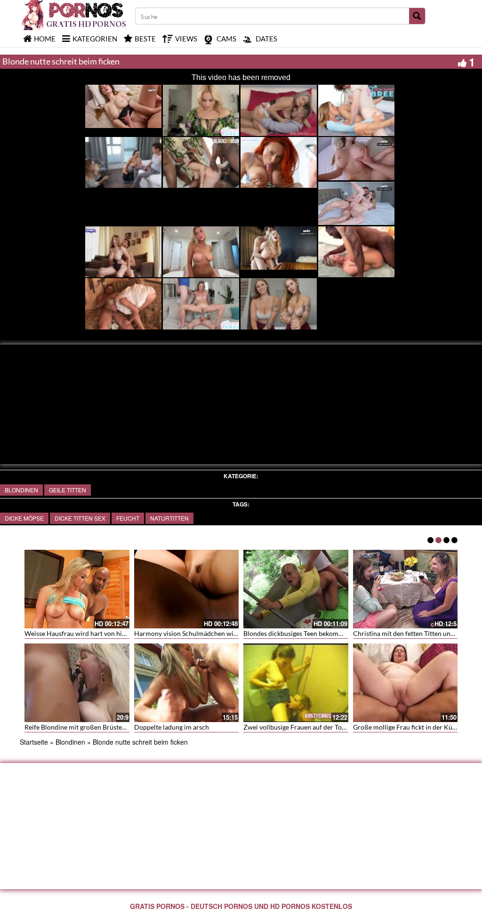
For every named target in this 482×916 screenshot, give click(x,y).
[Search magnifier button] (417, 16)
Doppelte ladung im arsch (171, 727)
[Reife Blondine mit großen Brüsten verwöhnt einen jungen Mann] (76, 682)
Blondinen (21, 490)
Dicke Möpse (24, 518)
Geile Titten (67, 490)
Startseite (34, 742)
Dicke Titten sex (80, 518)
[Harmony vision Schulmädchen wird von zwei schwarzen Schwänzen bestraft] (186, 589)
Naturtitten (169, 518)
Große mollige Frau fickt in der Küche (408, 727)
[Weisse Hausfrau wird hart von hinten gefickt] (76, 589)
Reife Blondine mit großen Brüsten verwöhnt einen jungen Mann (118, 727)
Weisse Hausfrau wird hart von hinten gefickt (90, 633)
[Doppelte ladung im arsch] (186, 682)
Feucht (127, 518)
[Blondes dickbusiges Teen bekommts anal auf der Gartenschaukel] (295, 589)
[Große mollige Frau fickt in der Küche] (405, 682)
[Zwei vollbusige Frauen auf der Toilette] (295, 682)
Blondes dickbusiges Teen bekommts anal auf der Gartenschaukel (337, 633)
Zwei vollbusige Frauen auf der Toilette (300, 727)
